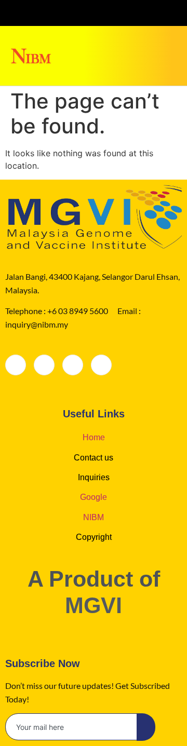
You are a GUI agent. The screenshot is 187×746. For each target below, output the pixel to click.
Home (94, 437)
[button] (175, 44)
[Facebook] (15, 365)
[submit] (146, 727)
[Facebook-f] (53, 13)
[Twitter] (73, 13)
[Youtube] (134, 13)
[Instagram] (114, 13)
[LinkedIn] (72, 365)
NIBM (93, 517)
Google (93, 497)
